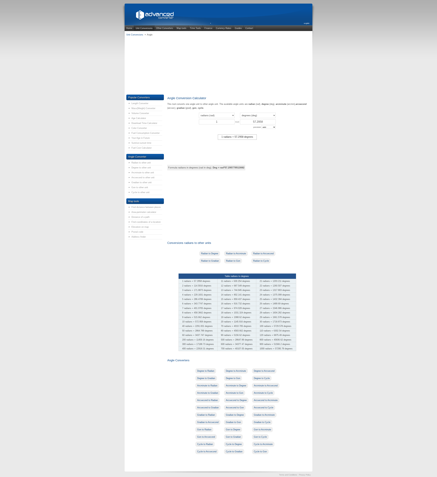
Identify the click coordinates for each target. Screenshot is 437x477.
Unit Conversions (144, 28)
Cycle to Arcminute (263, 444)
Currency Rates (223, 28)
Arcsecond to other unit (142, 177)
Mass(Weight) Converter (143, 108)
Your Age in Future (140, 138)
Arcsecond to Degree (236, 400)
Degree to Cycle (262, 378)
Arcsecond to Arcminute (266, 400)
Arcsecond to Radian (207, 400)
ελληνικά (306, 31)
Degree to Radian (205, 371)
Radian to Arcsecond (263, 253)
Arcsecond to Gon (235, 407)
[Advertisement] (218, 65)
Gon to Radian (204, 429)
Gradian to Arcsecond (207, 422)
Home (129, 28)
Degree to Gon (233, 378)
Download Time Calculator (144, 123)
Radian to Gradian (210, 261)
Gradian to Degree (235, 415)
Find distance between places (146, 207)
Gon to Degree (233, 429)
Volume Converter (140, 113)
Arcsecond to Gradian (208, 407)
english (306, 23)
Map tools (181, 28)
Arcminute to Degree (236, 385)
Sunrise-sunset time (141, 143)
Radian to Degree (209, 253)
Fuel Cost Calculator (141, 148)
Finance (208, 28)
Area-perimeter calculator (143, 212)
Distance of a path (140, 217)
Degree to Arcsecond (264, 371)
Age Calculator (138, 118)
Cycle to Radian (205, 444)
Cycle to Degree (234, 444)
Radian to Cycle (261, 261)
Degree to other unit (141, 167)
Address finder (138, 237)
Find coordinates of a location (146, 222)
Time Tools (195, 28)
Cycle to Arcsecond (206, 451)
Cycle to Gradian (234, 451)
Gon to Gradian (233, 437)
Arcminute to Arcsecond (266, 385)
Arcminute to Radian (207, 385)
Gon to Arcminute (262, 429)
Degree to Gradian (206, 378)
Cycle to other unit (140, 192)
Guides (238, 28)
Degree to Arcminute (236, 371)
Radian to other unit (141, 162)
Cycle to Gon (260, 451)
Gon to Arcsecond (206, 437)
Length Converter (139, 103)
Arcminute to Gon (234, 393)
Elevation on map (140, 227)
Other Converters (164, 28)
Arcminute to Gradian (207, 393)
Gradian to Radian (206, 415)
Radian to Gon (233, 261)
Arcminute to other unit (142, 172)
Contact (249, 28)
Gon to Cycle (260, 437)
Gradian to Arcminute (264, 415)
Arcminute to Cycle (263, 393)
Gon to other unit (139, 187)
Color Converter (139, 128)
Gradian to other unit (141, 182)
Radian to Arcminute (236, 253)
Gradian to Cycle (262, 422)
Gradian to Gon (233, 422)
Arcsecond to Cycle (263, 407)
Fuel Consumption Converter (145, 133)
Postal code (137, 232)
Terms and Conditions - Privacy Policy (295, 475)
